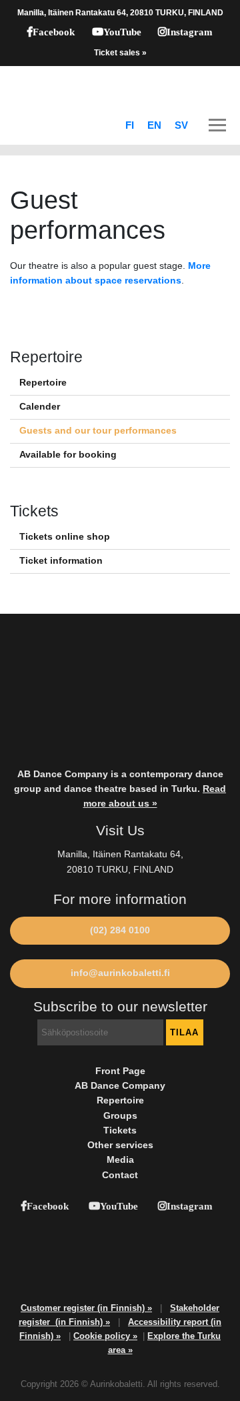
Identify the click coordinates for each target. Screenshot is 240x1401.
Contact (120, 1175)
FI (129, 125)
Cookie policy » (105, 1336)
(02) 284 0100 (120, 930)
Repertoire (43, 383)
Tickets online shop (64, 537)
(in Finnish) (80, 1322)
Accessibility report (169, 1322)
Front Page (120, 1071)
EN (154, 125)
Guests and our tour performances (98, 431)
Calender (39, 407)
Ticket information (61, 561)
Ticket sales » (120, 52)
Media (120, 1160)
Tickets (120, 1130)
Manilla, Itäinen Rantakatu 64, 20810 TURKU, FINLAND (120, 12)
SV (181, 125)
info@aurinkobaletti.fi (120, 973)
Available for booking (68, 455)
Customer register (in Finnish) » (86, 1308)
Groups (120, 1116)
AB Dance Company (120, 1086)
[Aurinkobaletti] (120, 86)
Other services (120, 1145)
